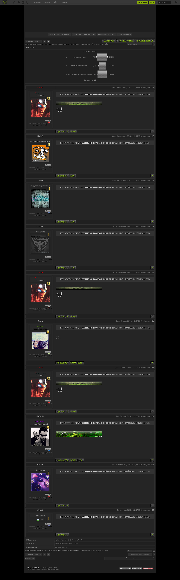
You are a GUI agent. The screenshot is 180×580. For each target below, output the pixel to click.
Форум (47, 2)
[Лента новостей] (19, 3)
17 (153, 136)
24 (153, 465)
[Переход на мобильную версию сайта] (27, 3)
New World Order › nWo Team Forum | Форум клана (41, 44)
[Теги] (176, 3)
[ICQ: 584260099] (72, 175)
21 (153, 321)
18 (153, 180)
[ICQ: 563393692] (72, 267)
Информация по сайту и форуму (91, 44)
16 (153, 88)
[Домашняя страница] (73, 131)
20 (153, 272)
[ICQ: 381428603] (80, 460)
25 (153, 510)
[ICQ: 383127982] (80, 363)
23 (153, 416)
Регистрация (142, 2)
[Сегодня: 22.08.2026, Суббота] (23, 3)
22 (153, 368)
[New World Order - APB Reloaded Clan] (14, 3)
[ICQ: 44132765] (72, 221)
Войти (152, 2)
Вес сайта (105, 44)
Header (90, 18)
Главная (37, 2)
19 (153, 226)
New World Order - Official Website (68, 44)
